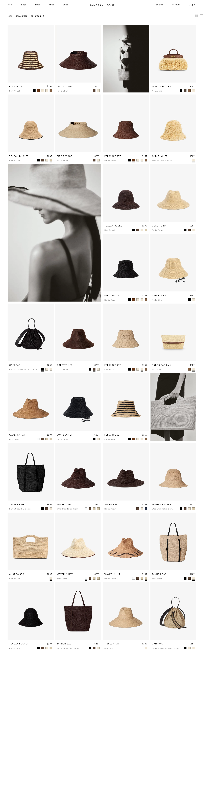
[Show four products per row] (201, 16)
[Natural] (51, 578)
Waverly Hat (17, 435)
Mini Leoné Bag (161, 86)
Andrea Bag (16, 574)
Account (176, 5)
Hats (37, 5)
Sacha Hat (110, 504)
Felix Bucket (17, 86)
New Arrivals (21, 16)
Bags (23, 5)
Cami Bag (14, 365)
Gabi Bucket (160, 156)
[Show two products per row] (196, 16)
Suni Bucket (160, 295)
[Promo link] (173, 407)
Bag (192, 5)
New (10, 5)
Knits (51, 5)
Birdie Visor (65, 86)
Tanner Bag (16, 504)
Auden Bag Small (163, 365)
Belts (65, 5)
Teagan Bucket (19, 156)
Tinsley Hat (111, 644)
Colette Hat (160, 226)
